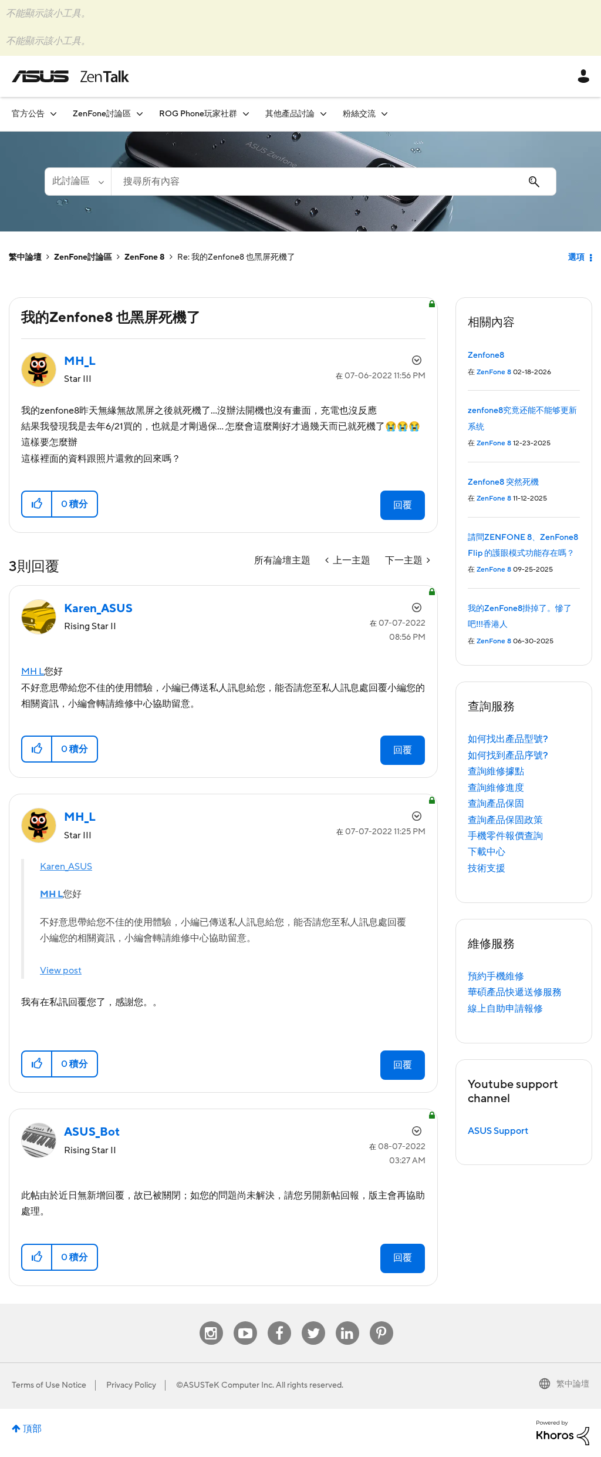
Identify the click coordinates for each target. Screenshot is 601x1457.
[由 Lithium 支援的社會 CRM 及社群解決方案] (562, 1432)
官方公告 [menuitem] (28, 114)
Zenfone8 (486, 355)
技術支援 (486, 868)
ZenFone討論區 (83, 257)
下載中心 (486, 852)
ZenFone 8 (144, 257)
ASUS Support (498, 1131)
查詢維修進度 (496, 788)
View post (61, 970)
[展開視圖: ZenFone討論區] (140, 113)
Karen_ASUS (66, 866)
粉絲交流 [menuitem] (359, 114)
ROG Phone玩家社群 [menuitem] (198, 114)
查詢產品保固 (496, 804)
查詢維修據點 (496, 771)
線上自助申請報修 (505, 1009)
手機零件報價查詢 (505, 836)
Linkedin (347, 1321)
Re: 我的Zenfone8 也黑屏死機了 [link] (236, 257)
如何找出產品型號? (508, 739)
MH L (32, 671)
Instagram (211, 1321)
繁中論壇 (25, 257)
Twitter (313, 1321)
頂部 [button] (32, 1429)
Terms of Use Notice (49, 1385)
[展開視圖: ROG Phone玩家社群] (246, 113)
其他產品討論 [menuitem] (290, 114)
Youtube (245, 1321)
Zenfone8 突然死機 (503, 482)
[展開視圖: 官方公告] (53, 113)
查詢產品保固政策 (505, 820)
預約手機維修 (496, 976)
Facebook (279, 1321)
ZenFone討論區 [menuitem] (102, 114)
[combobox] (333, 181)
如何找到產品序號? (508, 755)
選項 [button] (576, 257)
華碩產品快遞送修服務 (515, 992)
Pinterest (381, 1321)
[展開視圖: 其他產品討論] (323, 113)
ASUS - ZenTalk (70, 76)
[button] (37, 504)
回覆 (402, 505)
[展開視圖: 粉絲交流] (384, 113)
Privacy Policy (131, 1385)
